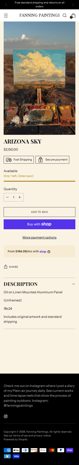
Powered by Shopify (16, 439)
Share (13, 266)
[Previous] (6, 4)
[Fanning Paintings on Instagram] (6, 417)
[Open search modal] (64, 15)
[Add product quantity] (7, 197)
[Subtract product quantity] (19, 197)
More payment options (39, 237)
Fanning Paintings (37, 431)
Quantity (10, 189)
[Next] (72, 4)
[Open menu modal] (6, 15)
